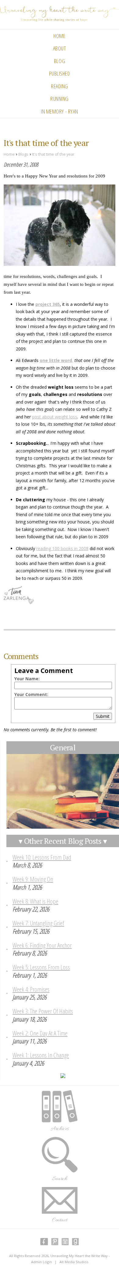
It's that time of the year (53, 154)
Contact (59, 1220)
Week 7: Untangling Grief (38, 923)
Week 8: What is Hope (35, 901)
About (59, 48)
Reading (59, 86)
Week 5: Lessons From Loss (41, 967)
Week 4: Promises (31, 989)
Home (59, 35)
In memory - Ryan (59, 111)
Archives (59, 1129)
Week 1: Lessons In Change (41, 1055)
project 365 (47, 304)
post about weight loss (54, 417)
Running (59, 98)
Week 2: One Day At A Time (40, 1033)
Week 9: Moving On (33, 879)
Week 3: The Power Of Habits (43, 1011)
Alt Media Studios (74, 1262)
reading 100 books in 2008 (62, 548)
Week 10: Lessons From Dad (42, 857)
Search (59, 1179)
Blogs (23, 154)
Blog (59, 61)
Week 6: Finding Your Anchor (42, 945)
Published (59, 73)
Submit (103, 716)
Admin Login (41, 1262)
